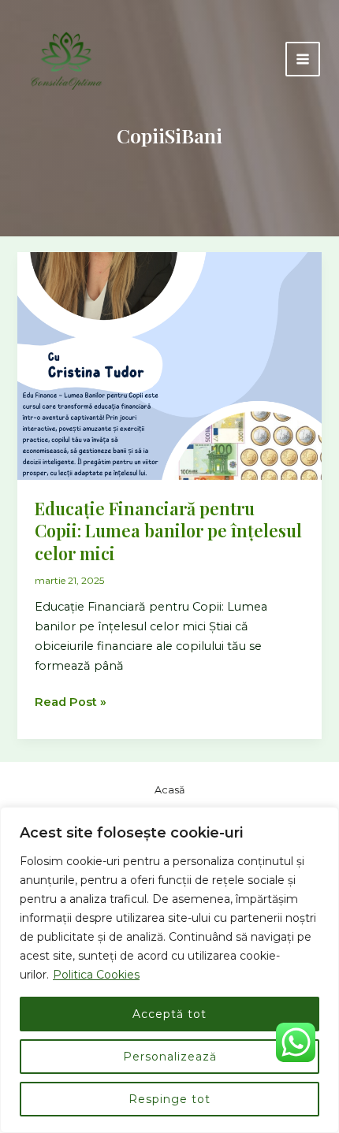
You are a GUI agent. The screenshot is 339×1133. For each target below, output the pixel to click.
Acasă (170, 790)
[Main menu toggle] (302, 59)
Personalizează (170, 1056)
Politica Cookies (96, 975)
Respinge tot (169, 1099)
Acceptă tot (169, 1014)
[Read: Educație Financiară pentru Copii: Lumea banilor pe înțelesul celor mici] (169, 365)
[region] (169, 970)
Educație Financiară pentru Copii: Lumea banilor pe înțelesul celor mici (168, 530)
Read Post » (70, 703)
